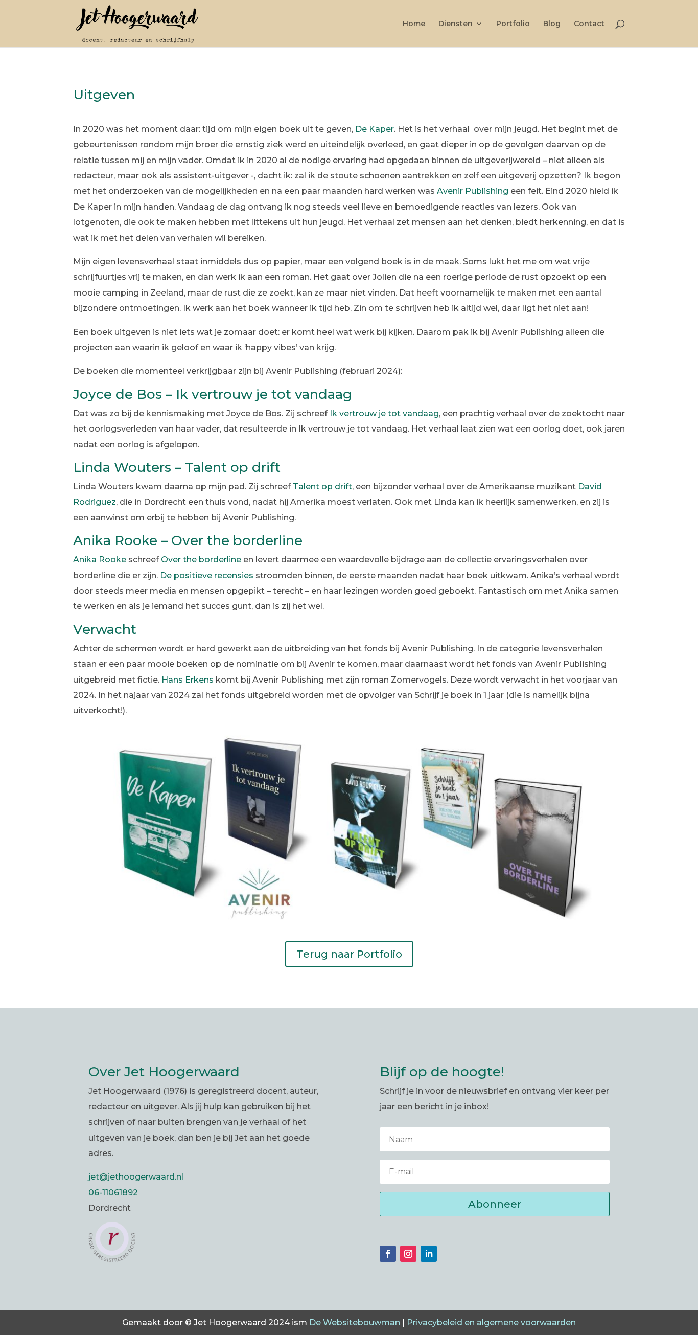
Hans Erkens (187, 680)
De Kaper (374, 129)
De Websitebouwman (354, 1322)
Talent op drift (322, 486)
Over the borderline (201, 559)
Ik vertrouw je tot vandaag (384, 413)
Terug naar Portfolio (349, 954)
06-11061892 (113, 1192)
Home (414, 24)
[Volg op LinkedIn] (429, 1254)
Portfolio (513, 24)
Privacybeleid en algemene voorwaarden (491, 1322)
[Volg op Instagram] (408, 1254)
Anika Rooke (99, 559)
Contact (589, 24)
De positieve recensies (206, 575)
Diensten (455, 24)
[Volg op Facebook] (388, 1254)
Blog (552, 24)
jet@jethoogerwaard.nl (135, 1177)
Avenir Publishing (472, 191)
